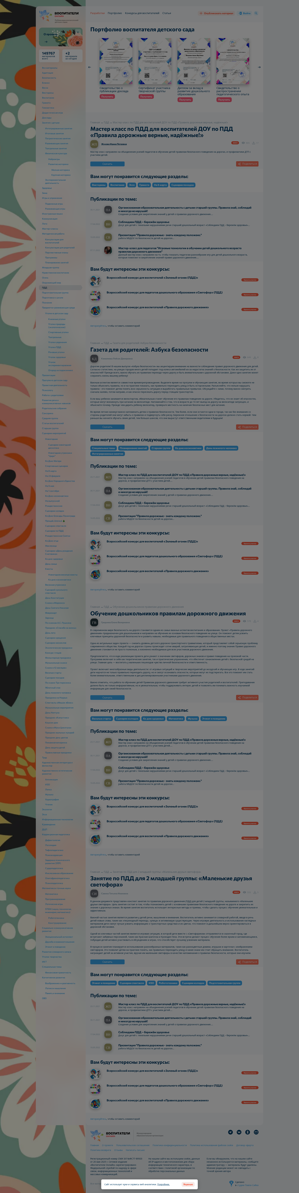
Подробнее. (163, 1184)
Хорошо (188, 1184)
